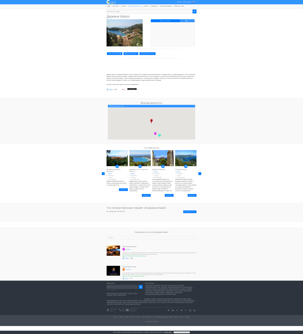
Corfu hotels (148, 289)
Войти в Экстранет (146, 317)
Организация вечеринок (189, 300)
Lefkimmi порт (149, 290)
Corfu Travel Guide (173, 285)
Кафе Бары (163, 302)
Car (188, 20)
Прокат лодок (170, 302)
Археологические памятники (149, 300)
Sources (133, 317)
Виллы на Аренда (122, 295)
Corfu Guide (181, 285)
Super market (110, 304)
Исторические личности (176, 300)
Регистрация (187, 2)
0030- (123, 309)
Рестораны (128, 249)
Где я (159, 287)
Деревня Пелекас (158, 169)
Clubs (158, 302)
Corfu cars (155, 289)
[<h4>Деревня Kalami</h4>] (125, 32)
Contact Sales (132, 311)
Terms (120, 317)
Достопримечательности (134, 6)
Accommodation (165, 20)
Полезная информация (112, 293)
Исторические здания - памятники (164, 298)
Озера (120, 300)
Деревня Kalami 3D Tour (147, 53)
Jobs (138, 317)
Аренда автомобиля (179, 302)
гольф (124, 302)
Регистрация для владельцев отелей (163, 317)
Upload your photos (131, 53)
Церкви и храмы (177, 298)
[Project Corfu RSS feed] (194, 310)
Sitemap (188, 317)
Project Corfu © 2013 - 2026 (151, 321)
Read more (123, 189)
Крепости (154, 298)
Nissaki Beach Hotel (129, 267)
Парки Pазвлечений (111, 302)
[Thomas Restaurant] (113, 251)
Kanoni (180, 290)
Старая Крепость (178, 292)
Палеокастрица (180, 169)
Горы (124, 300)
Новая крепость (169, 292)
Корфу (109, 6)
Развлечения (155, 6)
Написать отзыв (179, 6)
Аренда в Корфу (122, 293)
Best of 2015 (117, 6)
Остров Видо (147, 298)
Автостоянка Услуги (119, 304)
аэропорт (183, 289)
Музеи (135, 293)
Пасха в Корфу (166, 300)
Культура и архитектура (112, 300)
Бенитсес (162, 292)
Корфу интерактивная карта (174, 287)
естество (147, 6)
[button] (155, 133)
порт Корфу (189, 289)
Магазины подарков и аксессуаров (132, 304)
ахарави (157, 292)
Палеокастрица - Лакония (159, 290)
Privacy (115, 317)
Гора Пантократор (150, 292)
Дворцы (184, 298)
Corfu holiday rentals (163, 289)
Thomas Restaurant (129, 246)
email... (109, 287)
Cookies (127, 317)
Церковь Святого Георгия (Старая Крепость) (155, 294)
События (124, 6)
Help (176, 317)
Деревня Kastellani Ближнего (113, 170)
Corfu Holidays (149, 285)
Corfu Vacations (156, 285)
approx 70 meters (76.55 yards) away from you (134, 256)
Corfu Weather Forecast (187, 287)
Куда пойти (164, 287)
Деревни (110, 173)
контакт (181, 317)
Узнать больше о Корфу (151, 287)
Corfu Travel (164, 285)
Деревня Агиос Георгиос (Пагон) (138, 170)
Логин (180, 2)
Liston (176, 290)
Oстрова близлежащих (166, 6)
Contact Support (133, 310)
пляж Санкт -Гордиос (171, 294)
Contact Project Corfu (134, 309)
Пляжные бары (152, 302)
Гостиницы (128, 269)
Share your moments (114, 53)
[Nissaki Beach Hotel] (113, 271)
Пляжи (115, 295)
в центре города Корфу (174, 289)
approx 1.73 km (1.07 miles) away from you (133, 276)
